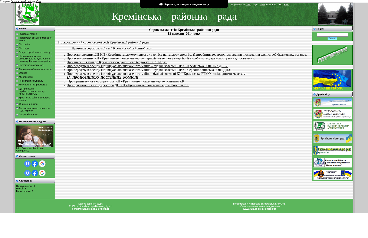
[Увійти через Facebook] (35, 163)
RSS (286, 4)
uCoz (38, 1)
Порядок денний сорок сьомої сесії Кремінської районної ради (103, 42)
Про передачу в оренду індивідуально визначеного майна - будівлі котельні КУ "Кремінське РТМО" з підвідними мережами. (157, 73)
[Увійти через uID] (27, 163)
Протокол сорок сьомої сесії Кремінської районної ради (112, 48)
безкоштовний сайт (21, 1)
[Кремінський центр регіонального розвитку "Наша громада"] (332, 166)
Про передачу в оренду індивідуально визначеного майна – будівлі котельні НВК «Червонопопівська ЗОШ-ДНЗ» (149, 70)
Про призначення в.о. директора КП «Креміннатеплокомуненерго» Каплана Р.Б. (126, 81)
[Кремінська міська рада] (332, 142)
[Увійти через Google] (42, 163)
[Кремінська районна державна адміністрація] (332, 130)
